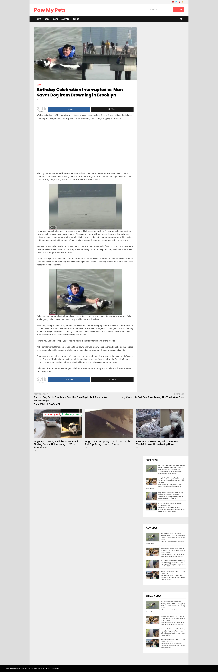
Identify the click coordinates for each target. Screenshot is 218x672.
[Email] (182, 2)
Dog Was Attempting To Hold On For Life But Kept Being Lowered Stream (107, 443)
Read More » (172, 473)
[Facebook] (170, 2)
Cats (55, 19)
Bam (57, 668)
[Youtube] (173, 2)
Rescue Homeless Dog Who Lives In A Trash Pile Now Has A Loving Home (157, 443)
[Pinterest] (179, 2)
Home (38, 19)
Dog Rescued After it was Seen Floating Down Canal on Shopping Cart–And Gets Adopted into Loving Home (171, 467)
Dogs (47, 19)
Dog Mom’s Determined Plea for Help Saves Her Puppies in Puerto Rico (170, 494)
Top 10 (76, 19)
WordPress (47, 668)
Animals (65, 19)
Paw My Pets (50, 10)
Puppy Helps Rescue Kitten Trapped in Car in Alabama (173, 572)
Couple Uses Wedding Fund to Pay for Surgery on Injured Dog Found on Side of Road (171, 480)
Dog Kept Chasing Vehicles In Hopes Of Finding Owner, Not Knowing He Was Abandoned (56, 444)
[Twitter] (176, 2)
